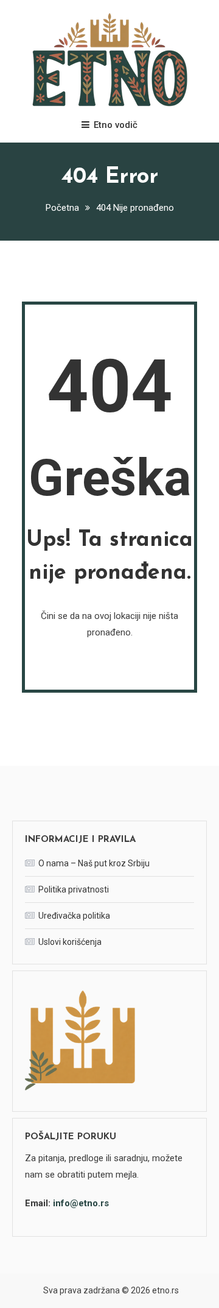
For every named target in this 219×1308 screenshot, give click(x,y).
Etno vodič (115, 124)
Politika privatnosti (73, 889)
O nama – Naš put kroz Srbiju (94, 863)
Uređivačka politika (74, 916)
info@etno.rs (81, 1203)
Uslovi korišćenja (70, 942)
